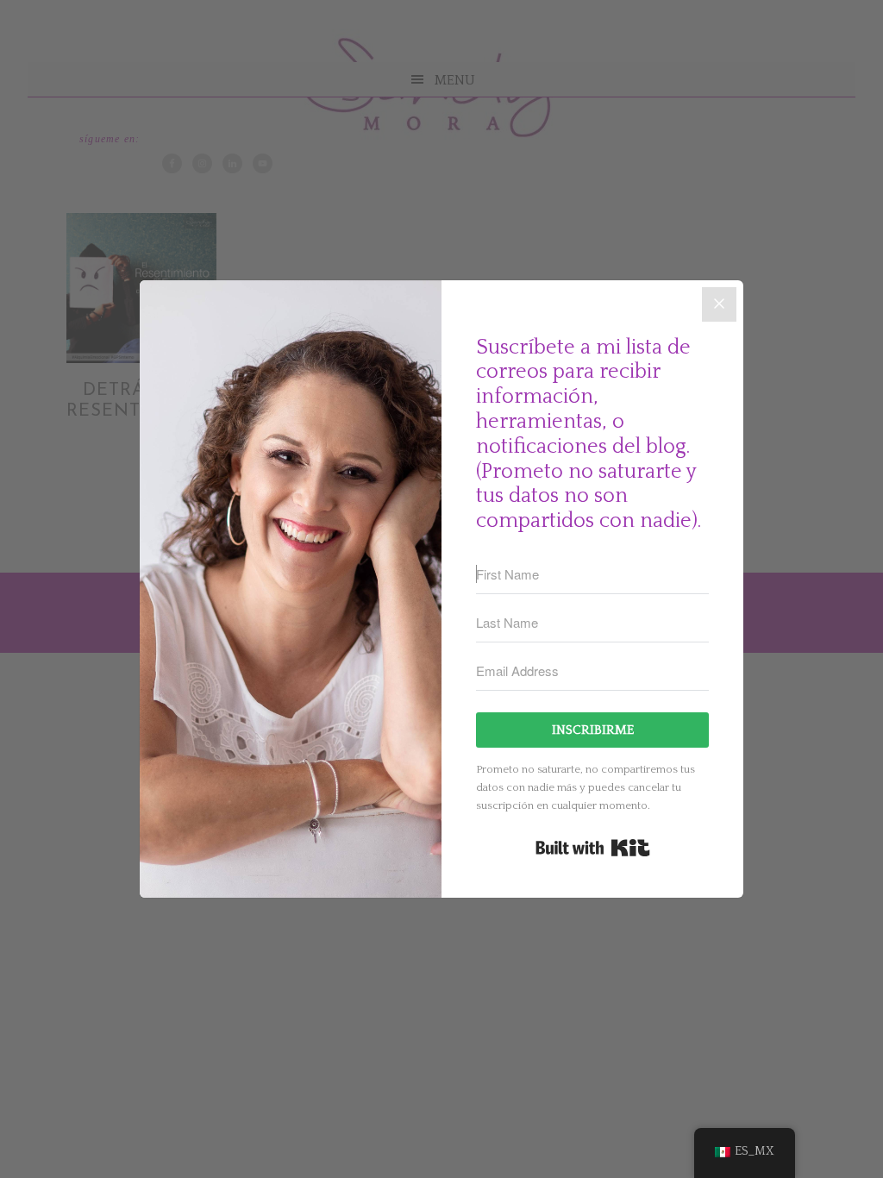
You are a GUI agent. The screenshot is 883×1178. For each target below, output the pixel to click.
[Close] (719, 304)
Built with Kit (592, 847)
